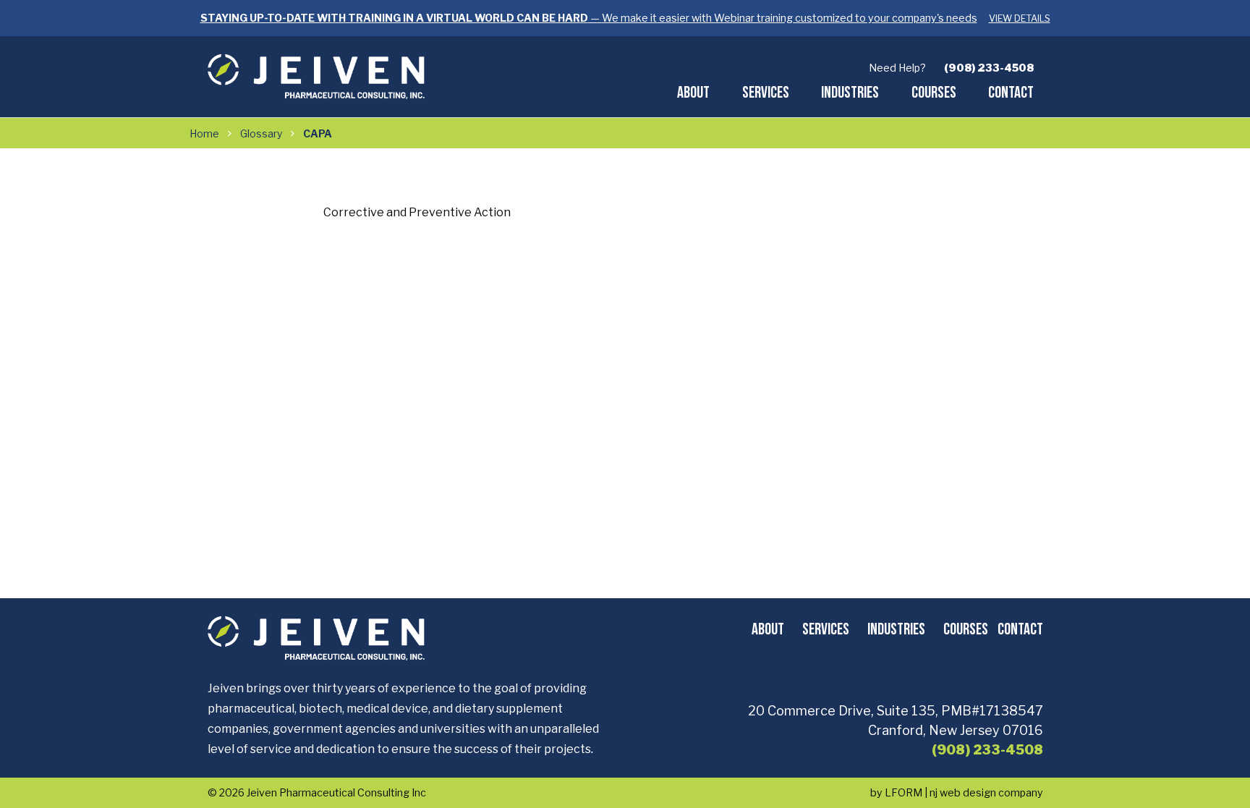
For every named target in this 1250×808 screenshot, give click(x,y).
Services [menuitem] (765, 92)
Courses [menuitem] (933, 92)
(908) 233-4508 (989, 67)
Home (204, 133)
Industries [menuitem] (850, 92)
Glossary (261, 133)
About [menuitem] (693, 92)
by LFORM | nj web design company (956, 792)
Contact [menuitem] (1011, 92)
